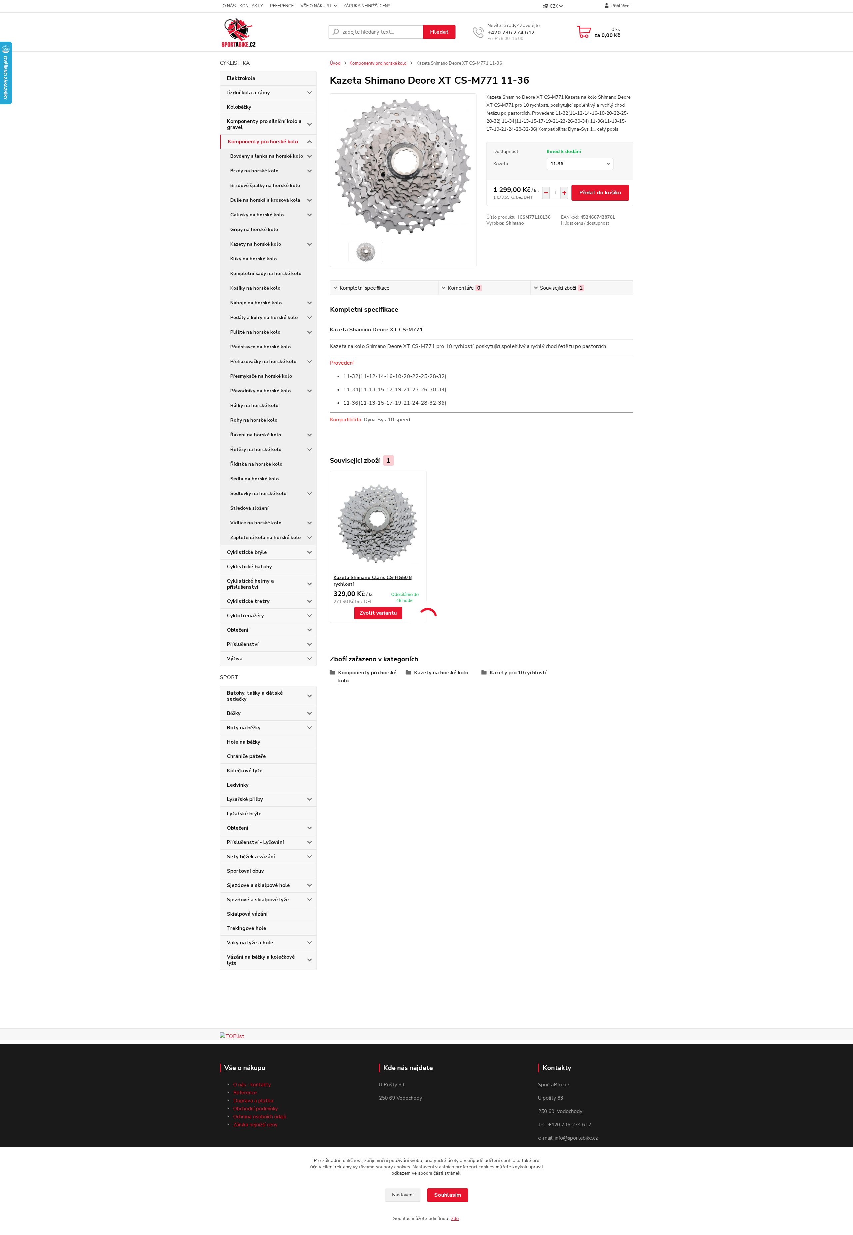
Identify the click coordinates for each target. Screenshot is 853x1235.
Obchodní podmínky (255, 1108)
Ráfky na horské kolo (254, 405)
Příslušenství (243, 644)
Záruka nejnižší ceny (255, 1124)
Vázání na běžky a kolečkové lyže (261, 960)
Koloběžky (239, 107)
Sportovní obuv (245, 871)
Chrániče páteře (246, 756)
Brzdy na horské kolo (254, 171)
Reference (245, 1092)
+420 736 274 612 (511, 32)
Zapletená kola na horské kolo (265, 537)
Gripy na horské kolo (254, 229)
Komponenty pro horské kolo (263, 141)
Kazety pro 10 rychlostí (518, 672)
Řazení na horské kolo (255, 435)
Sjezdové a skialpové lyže (258, 899)
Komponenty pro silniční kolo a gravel (264, 124)
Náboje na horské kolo (256, 303)
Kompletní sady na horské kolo (266, 273)
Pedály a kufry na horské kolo (264, 317)
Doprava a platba (253, 1100)
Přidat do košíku (600, 192)
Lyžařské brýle (244, 813)
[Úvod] (271, 32)
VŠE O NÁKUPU (316, 6)
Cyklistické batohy (249, 566)
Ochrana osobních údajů (259, 1116)
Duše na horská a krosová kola (265, 200)
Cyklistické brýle (247, 552)
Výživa (235, 658)
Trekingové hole (246, 928)
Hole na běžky (243, 742)
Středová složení (249, 508)
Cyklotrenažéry (245, 615)
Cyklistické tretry (248, 601)
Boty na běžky (244, 727)
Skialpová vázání (247, 914)
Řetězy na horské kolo (256, 449)
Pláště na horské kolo (255, 332)
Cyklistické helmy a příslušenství (250, 584)
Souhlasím (447, 1195)
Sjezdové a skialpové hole (258, 885)
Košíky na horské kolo (255, 288)
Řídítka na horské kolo (256, 464)
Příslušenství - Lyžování (255, 842)
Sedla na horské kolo (254, 479)
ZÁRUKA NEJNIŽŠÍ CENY (366, 6)
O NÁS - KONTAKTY (243, 6)
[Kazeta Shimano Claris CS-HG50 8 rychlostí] (378, 522)
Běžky (234, 713)
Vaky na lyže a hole (250, 942)
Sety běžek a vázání (251, 856)
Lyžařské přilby (245, 799)
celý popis (607, 129)
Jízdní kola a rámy (248, 92)
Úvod (335, 63)
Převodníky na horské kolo (260, 391)
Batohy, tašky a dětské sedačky (255, 696)
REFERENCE (282, 6)
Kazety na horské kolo (255, 244)
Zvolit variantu (378, 613)
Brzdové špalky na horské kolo (265, 185)
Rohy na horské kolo (254, 420)
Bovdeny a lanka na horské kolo (266, 156)
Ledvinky (238, 785)
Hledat (439, 32)
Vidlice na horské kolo (256, 523)
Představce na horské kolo (260, 347)
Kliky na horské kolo (253, 259)
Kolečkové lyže (245, 770)
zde (455, 1218)
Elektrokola (241, 78)
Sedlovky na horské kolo (258, 493)
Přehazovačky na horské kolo (263, 361)
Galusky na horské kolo (257, 215)
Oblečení (237, 630)
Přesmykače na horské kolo (261, 376)
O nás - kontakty (252, 1084)
